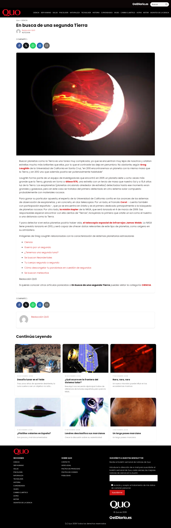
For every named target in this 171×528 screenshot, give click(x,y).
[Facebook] (19, 46)
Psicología (63, 13)
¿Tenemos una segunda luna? (41, 252)
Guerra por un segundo (37, 247)
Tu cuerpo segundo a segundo (41, 262)
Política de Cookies (69, 472)
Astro (139, 13)
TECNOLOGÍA (86, 13)
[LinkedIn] (40, 46)
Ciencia (28, 242)
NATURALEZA (75, 13)
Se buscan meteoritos (36, 272)
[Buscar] (166, 4)
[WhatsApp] (33, 46)
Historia (96, 13)
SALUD (55, 13)
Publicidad (66, 475)
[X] (26, 46)
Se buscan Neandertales (38, 257)
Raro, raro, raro (121, 379)
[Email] (47, 46)
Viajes (116, 13)
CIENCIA (36, 13)
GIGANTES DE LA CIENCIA (159, 13)
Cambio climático (128, 13)
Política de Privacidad (70, 469)
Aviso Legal (66, 465)
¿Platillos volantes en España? (34, 433)
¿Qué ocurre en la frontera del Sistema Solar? (81, 381)
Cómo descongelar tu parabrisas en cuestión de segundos (57, 267)
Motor (146, 13)
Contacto (65, 462)
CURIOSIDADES (107, 13)
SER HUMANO (46, 13)
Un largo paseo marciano (127, 433)
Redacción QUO (28, 30)
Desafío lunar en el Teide (30, 379)
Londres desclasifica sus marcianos (85, 433)
